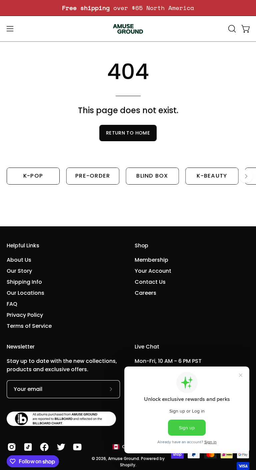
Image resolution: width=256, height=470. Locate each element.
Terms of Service (29, 326)
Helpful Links (23, 245)
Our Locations (25, 293)
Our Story (19, 271)
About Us (19, 260)
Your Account (153, 271)
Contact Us (150, 282)
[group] (128, 8)
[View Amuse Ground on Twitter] (60, 447)
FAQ (12, 304)
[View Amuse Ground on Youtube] (76, 447)
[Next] (246, 176)
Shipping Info (24, 282)
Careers (145, 293)
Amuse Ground (123, 458)
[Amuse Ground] (128, 28)
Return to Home (128, 133)
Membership (151, 260)
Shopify (127, 465)
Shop (141, 245)
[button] (231, 28)
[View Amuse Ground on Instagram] (10, 447)
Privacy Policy (25, 315)
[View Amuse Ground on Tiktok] (27, 447)
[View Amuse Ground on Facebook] (43, 447)
